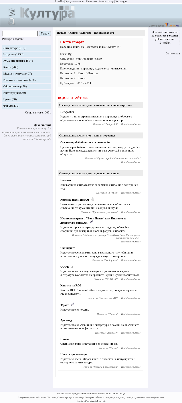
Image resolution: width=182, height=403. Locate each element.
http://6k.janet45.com (89, 58)
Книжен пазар (106, 1)
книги (114, 68)
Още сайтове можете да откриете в (165, 37)
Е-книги (65, 180)
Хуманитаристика (14, 60)
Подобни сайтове (130, 124)
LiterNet (59, 1)
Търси (45, 33)
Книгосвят (91, 1)
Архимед (66, 320)
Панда (64, 339)
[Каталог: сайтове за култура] (38, 25)
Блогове (85, 32)
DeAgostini (67, 111)
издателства (102, 68)
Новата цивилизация (73, 354)
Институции (11, 92)
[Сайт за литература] (173, 26)
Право (7, 99)
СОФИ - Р (66, 266)
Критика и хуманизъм (74, 199)
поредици (87, 68)
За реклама (173, 53)
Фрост (64, 305)
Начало (62, 32)
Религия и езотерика (15, 80)
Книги (7, 67)
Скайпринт (67, 247)
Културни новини (74, 1)
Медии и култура (14, 73)
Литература (10, 48)
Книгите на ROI (70, 285)
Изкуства (9, 54)
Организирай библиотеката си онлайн (85, 142)
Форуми (8, 105)
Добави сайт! (42, 125)
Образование (11, 86)
